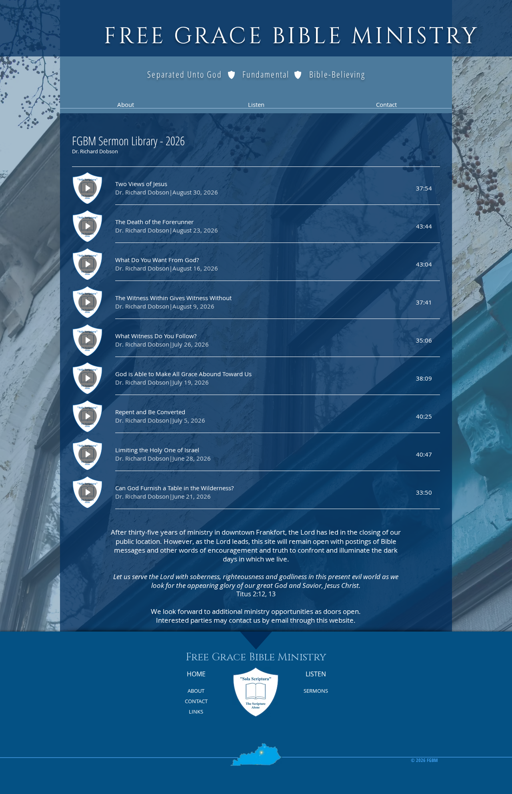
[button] (125, 107)
